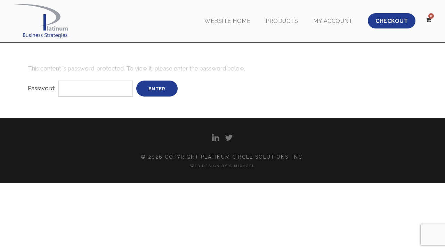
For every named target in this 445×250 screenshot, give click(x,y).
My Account (333, 21)
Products (282, 21)
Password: (42, 88)
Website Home (227, 21)
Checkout (391, 21)
